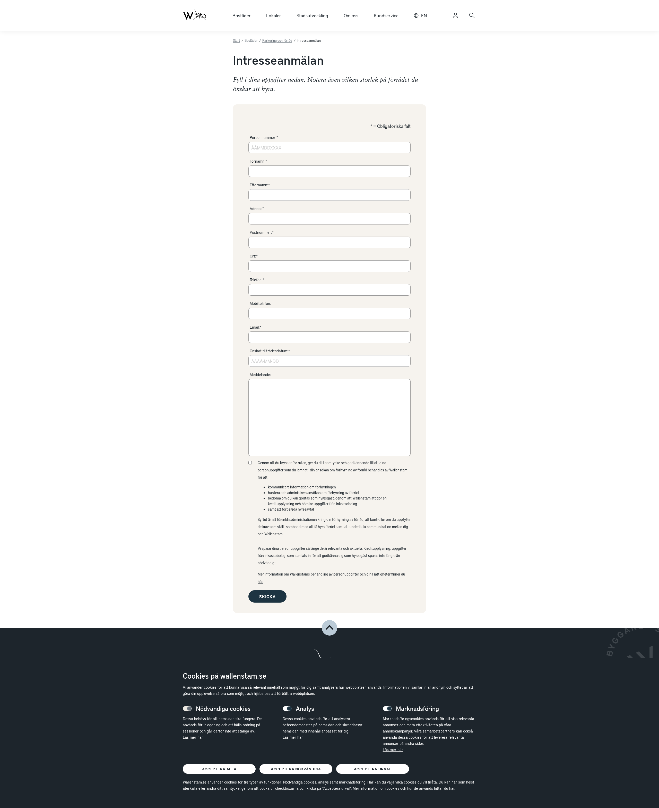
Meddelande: (260, 374)
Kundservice (386, 15)
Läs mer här (193, 737)
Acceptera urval (373, 769)
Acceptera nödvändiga (296, 769)
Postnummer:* (262, 232)
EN (424, 15)
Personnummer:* (264, 137)
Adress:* (257, 208)
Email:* (255, 327)
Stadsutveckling (312, 15)
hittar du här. (444, 788)
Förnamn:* (258, 161)
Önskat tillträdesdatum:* (270, 350)
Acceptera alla (219, 769)
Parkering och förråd (277, 40)
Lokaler (273, 15)
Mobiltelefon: (260, 303)
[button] (329, 628)
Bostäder (241, 15)
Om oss (351, 15)
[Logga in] (455, 15)
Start (236, 40)
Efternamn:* (260, 184)
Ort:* (254, 256)
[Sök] (471, 15)
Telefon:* (257, 279)
